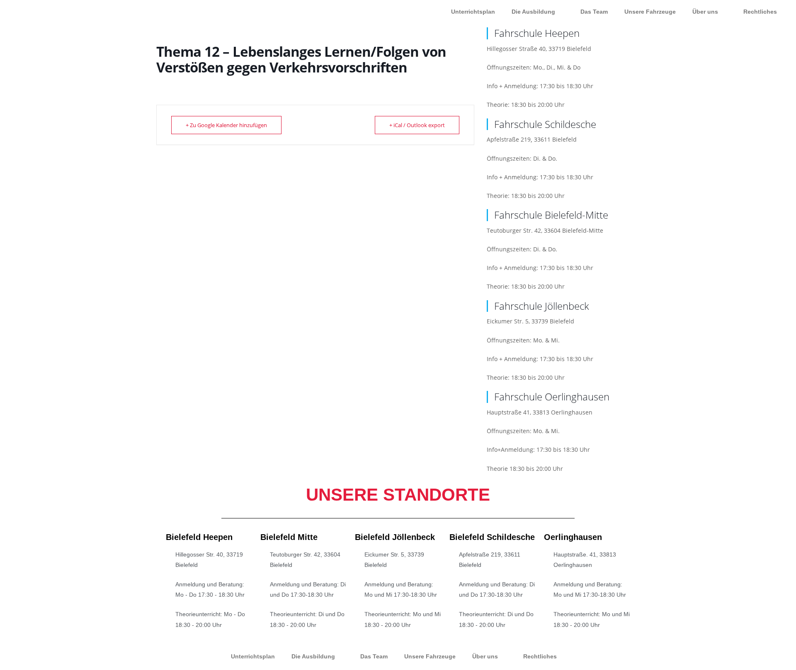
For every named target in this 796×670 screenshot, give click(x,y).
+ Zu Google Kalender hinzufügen (226, 125)
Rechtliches (760, 11)
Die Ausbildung (533, 11)
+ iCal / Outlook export (417, 125)
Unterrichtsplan (473, 11)
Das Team (594, 11)
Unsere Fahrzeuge (650, 11)
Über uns (705, 11)
